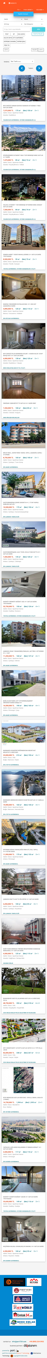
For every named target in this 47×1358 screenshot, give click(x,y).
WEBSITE (13, 3)
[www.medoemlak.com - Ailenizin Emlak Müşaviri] (23, 1322)
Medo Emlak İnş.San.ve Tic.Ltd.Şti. (14, 368)
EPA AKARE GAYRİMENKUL (10, 467)
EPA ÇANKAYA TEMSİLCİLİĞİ (11, 517)
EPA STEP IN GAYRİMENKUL (11, 765)
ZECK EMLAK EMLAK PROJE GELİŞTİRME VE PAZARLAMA (19, 1012)
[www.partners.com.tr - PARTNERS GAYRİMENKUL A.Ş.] (22, 1290)
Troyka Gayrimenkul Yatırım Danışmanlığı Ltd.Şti (19, 269)
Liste (6, 50)
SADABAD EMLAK (8, 963)
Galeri (34, 50)
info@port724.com (19, 1342)
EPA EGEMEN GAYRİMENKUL (11, 1161)
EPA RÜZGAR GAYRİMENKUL (11, 318)
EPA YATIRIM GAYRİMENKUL (11, 1112)
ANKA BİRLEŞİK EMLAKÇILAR (11, 417)
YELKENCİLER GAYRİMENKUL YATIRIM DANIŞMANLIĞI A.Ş (19, 120)
